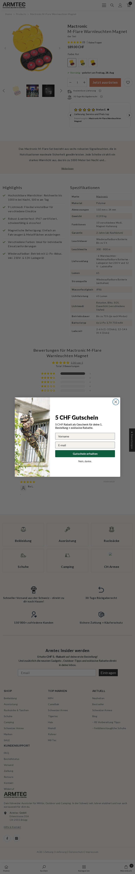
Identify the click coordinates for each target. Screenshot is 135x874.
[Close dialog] (116, 402)
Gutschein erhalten (85, 453)
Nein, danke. (85, 461)
